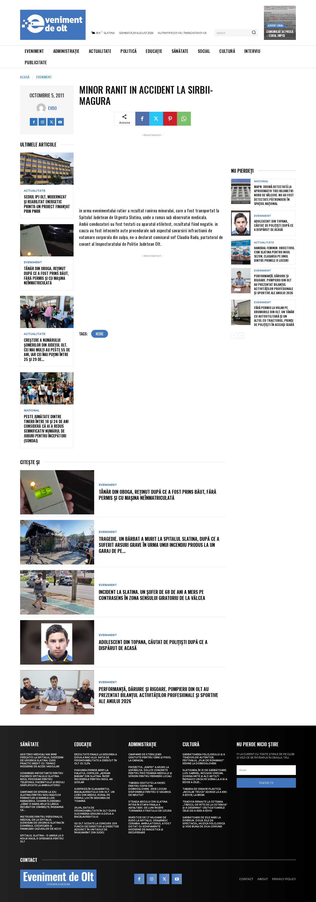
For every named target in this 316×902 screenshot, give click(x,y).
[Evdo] (42, 108)
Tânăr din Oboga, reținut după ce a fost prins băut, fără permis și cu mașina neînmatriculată (46, 276)
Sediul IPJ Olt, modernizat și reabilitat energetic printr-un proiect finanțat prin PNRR (47, 204)
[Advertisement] (152, 169)
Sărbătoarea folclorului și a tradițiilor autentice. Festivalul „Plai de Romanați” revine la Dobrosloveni (204, 759)
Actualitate (34, 190)
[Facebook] (33, 122)
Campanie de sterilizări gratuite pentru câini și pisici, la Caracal (149, 757)
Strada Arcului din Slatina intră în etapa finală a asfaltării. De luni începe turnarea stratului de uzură (149, 806)
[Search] (253, 32)
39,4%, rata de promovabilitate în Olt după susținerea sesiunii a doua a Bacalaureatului (95, 812)
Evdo (52, 108)
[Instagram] (42, 122)
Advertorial (275, 25)
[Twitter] (51, 122)
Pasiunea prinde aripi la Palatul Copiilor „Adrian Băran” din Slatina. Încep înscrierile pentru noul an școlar (93, 776)
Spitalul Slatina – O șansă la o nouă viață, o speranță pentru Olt (42, 838)
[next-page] (241, 336)
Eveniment (44, 76)
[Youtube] (60, 122)
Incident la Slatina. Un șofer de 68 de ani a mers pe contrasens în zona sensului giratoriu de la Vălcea (152, 594)
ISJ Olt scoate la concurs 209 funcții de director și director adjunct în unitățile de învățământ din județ (96, 828)
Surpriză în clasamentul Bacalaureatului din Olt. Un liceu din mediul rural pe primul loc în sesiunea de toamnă (94, 795)
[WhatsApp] (184, 119)
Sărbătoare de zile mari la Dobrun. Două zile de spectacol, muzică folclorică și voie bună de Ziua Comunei (204, 822)
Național (32, 410)
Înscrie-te (266, 782)
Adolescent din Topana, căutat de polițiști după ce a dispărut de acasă (153, 644)
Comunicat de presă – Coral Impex (279, 33)
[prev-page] (234, 336)
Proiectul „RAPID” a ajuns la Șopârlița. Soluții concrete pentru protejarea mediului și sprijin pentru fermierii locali (150, 772)
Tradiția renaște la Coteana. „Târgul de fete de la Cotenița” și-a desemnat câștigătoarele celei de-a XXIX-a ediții (205, 806)
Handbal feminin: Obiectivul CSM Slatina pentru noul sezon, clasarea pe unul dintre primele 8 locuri (274, 254)
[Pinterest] (170, 119)
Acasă (25, 76)
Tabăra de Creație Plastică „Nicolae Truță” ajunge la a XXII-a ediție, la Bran (205, 792)
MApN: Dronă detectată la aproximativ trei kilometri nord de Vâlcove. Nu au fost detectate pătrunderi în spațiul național (274, 195)
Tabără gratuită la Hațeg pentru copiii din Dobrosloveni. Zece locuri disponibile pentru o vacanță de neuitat (149, 789)
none (99, 334)
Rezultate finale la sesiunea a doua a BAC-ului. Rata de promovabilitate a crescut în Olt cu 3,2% (95, 759)
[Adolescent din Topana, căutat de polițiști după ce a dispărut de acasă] (57, 642)
